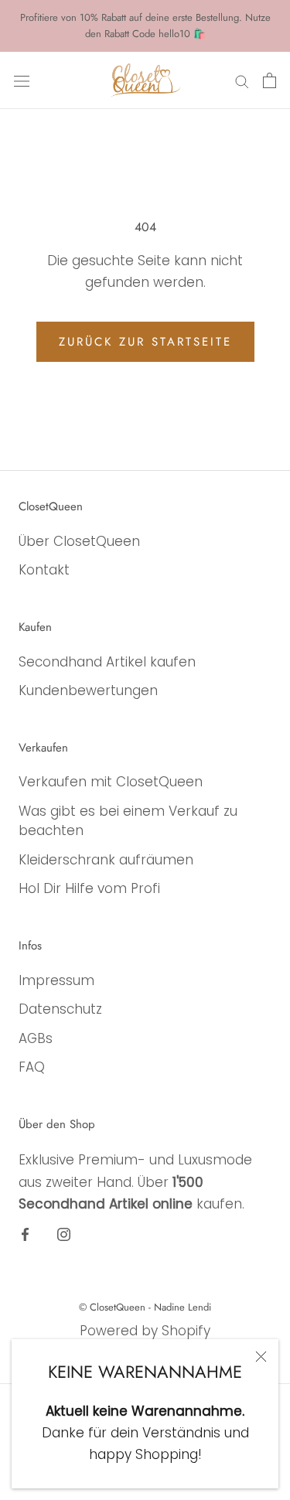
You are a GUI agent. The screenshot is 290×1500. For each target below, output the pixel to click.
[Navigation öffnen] (21, 80)
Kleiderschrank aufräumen (106, 860)
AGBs (36, 1038)
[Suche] (242, 80)
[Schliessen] (261, 1356)
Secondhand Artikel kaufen (107, 662)
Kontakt (44, 570)
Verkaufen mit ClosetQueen (111, 781)
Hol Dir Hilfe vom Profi (89, 888)
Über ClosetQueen (79, 541)
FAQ (32, 1067)
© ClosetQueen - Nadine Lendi (145, 1307)
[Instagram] (63, 1234)
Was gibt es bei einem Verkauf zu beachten (128, 821)
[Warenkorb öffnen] (269, 80)
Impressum (56, 980)
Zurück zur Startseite (145, 341)
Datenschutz (60, 1009)
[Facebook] (25, 1234)
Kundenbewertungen (88, 690)
